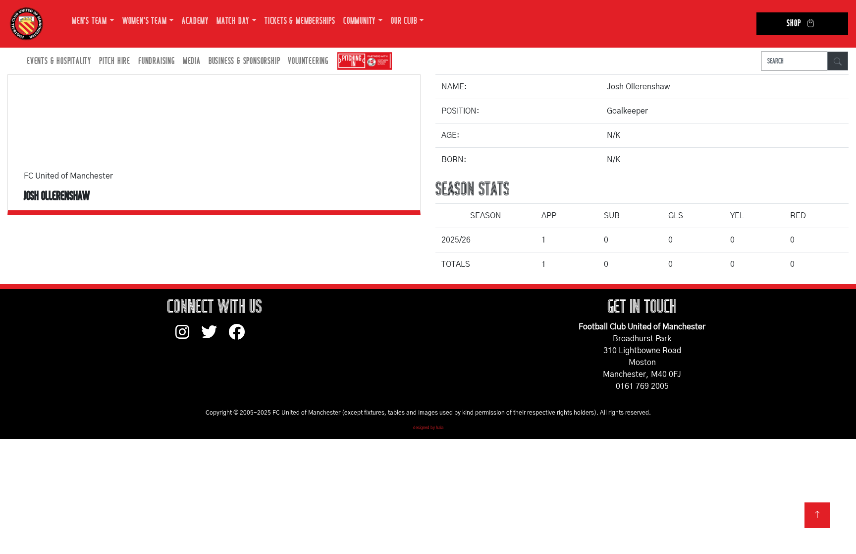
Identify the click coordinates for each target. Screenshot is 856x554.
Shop (794, 23)
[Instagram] (188, 337)
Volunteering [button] (308, 61)
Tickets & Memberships (300, 21)
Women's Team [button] (144, 21)
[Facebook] (241, 337)
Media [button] (192, 61)
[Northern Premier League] (362, 61)
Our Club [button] (404, 21)
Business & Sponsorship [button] (244, 61)
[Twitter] (215, 337)
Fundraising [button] (156, 61)
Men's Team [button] (89, 21)
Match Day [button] (232, 21)
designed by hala (428, 428)
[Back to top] (817, 515)
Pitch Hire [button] (114, 61)
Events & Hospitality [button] (59, 61)
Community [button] (359, 21)
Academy (195, 21)
